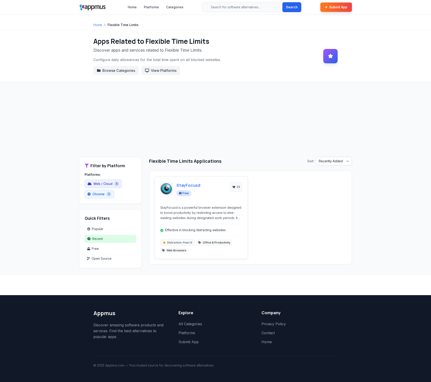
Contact (268, 333)
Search (292, 7)
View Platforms (163, 70)
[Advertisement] (215, 123)
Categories (174, 7)
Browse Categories (118, 70)
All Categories (190, 324)
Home (132, 7)
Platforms (151, 7)
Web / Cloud (105, 184)
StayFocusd (188, 185)
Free (95, 248)
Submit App (338, 7)
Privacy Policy (274, 324)
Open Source (102, 258)
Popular (97, 229)
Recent (97, 239)
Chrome (100, 194)
